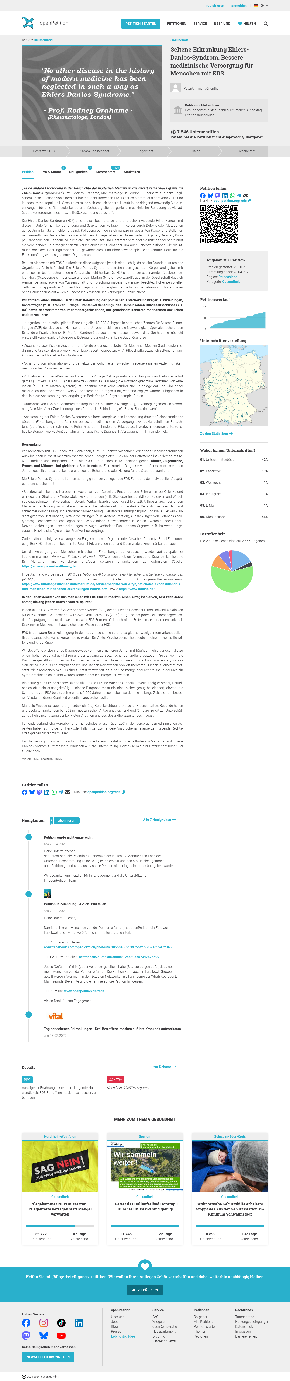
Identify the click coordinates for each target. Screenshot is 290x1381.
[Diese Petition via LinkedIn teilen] (46, 792)
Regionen (201, 1336)
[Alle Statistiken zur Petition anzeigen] (234, 424)
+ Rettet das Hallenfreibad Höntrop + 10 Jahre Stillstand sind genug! (145, 1206)
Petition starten (140, 24)
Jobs (114, 1322)
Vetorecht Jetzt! (164, 1341)
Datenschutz (244, 1327)
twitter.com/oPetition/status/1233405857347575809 (119, 957)
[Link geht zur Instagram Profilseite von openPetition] (43, 1323)
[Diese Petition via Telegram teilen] (60, 792)
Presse (116, 1331)
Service (200, 24)
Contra (115, 1080)
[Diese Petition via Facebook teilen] (24, 792)
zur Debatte (162, 1067)
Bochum (145, 1137)
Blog (114, 1327)
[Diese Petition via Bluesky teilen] (32, 792)
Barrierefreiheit (246, 1336)
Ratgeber (200, 1317)
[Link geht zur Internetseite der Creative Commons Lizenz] (24, 1376)
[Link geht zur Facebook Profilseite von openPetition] (26, 1323)
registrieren (215, 6)
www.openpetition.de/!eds (84, 991)
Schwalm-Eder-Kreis (230, 1137)
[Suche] (265, 23)
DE (261, 6)
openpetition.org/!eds (104, 792)
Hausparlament (164, 1331)
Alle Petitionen (204, 1322)
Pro (27, 1080)
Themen (200, 1331)
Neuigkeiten (78, 170)
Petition (28, 172)
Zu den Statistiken (214, 434)
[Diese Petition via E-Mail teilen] (67, 792)
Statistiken (132, 172)
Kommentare (106, 170)
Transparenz (244, 1317)
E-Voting (158, 1336)
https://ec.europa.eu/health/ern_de (49, 566)
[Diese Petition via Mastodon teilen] (39, 792)
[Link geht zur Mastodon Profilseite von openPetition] (26, 1335)
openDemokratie (164, 1327)
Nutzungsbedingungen (252, 1322)
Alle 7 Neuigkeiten (157, 820)
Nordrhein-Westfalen (60, 1137)
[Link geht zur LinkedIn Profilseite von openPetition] (79, 1323)
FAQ (155, 1317)
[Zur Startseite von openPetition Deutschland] (45, 23)
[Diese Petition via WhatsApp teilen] (54, 792)
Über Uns (222, 24)
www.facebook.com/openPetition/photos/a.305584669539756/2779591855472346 (108, 947)
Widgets (158, 1322)
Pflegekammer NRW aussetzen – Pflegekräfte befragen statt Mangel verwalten (60, 1209)
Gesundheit (179, 40)
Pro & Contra (51, 170)
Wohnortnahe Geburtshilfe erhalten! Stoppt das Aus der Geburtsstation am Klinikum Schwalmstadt (230, 1209)
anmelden (239, 6)
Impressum (243, 1331)
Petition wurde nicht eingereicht (68, 837)
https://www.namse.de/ (137, 589)
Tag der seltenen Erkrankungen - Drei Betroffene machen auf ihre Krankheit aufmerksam (112, 1029)
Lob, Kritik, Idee (123, 1336)
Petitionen (177, 24)
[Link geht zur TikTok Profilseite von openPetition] (61, 1323)
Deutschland (43, 40)
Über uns (117, 1317)
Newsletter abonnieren (48, 1357)
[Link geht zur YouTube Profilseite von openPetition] (61, 1335)
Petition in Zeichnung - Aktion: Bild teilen (75, 904)
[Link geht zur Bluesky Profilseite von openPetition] (43, 1335)
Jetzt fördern (145, 1290)
